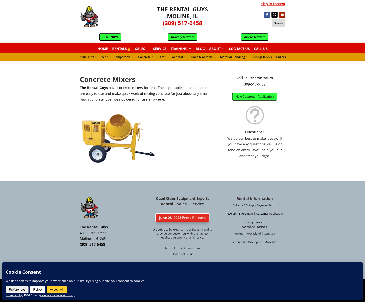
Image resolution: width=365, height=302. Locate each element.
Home (103, 49)
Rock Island (253, 233)
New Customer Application (255, 96)
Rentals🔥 (121, 49)
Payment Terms (267, 205)
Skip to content (273, 4)
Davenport (255, 242)
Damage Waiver (255, 222)
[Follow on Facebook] (267, 15)
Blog (200, 49)
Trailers (281, 57)
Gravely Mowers (182, 37)
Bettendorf (238, 242)
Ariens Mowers (254, 37)
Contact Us (239, 49)
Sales (140, 49)
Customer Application (270, 213)
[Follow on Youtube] (282, 15)
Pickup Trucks (262, 57)
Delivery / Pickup (243, 205)
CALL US (261, 49)
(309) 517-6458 (182, 23)
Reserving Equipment (239, 213)
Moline (239, 233)
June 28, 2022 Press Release (182, 217)
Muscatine (271, 242)
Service (160, 49)
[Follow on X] (274, 15)
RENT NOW (110, 37)
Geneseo (269, 233)
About (215, 49)
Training (179, 49)
